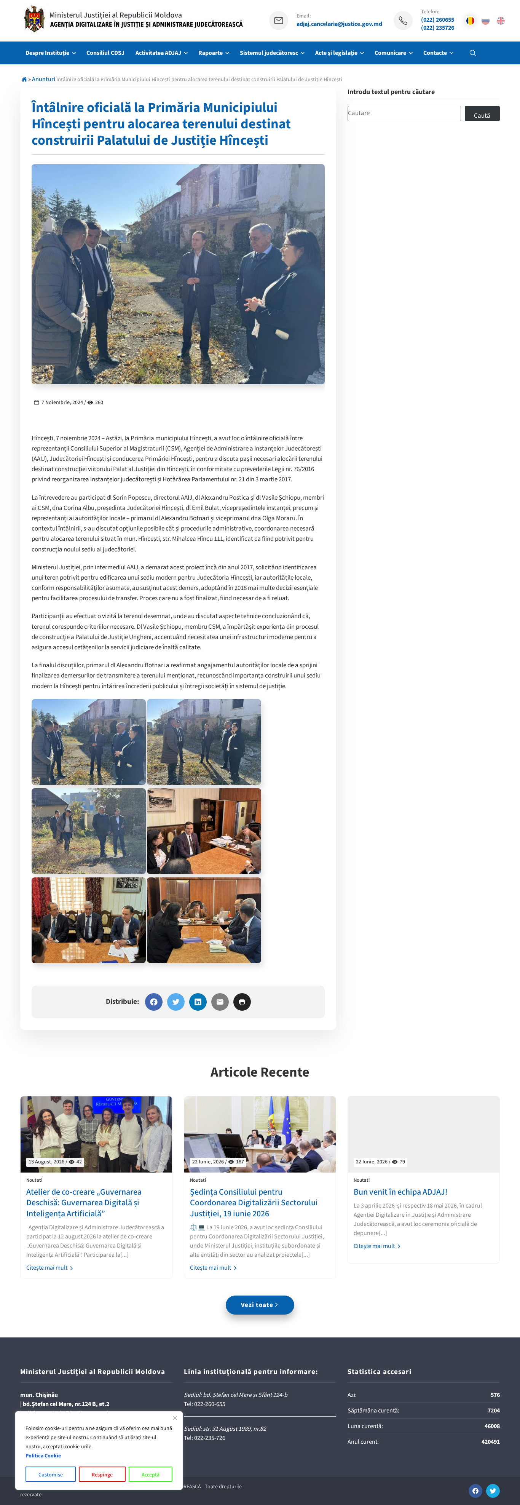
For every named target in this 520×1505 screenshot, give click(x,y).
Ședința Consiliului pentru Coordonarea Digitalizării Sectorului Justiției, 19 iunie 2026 (254, 1203)
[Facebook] (154, 1002)
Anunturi (43, 79)
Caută (482, 115)
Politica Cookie (43, 1456)
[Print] (242, 1002)
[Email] (220, 1002)
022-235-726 (209, 1438)
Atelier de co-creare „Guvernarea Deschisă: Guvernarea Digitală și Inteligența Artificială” (84, 1203)
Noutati (34, 1180)
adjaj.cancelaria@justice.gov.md (339, 24)
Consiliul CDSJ (105, 53)
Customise (50, 1475)
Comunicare (390, 53)
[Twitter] (176, 1002)
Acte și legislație (336, 53)
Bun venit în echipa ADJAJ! (401, 1192)
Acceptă (151, 1475)
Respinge (102, 1475)
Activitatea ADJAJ (158, 53)
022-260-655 (209, 1404)
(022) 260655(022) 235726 (437, 24)
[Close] (174, 1417)
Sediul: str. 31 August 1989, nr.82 (225, 1429)
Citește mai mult (47, 1268)
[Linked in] (198, 1002)
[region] (99, 1450)
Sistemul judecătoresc (269, 53)
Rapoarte (210, 53)
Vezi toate (257, 1305)
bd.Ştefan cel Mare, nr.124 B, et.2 (66, 1404)
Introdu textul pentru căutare (391, 92)
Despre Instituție (47, 53)
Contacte (435, 53)
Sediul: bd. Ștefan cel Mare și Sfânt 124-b (235, 1395)
